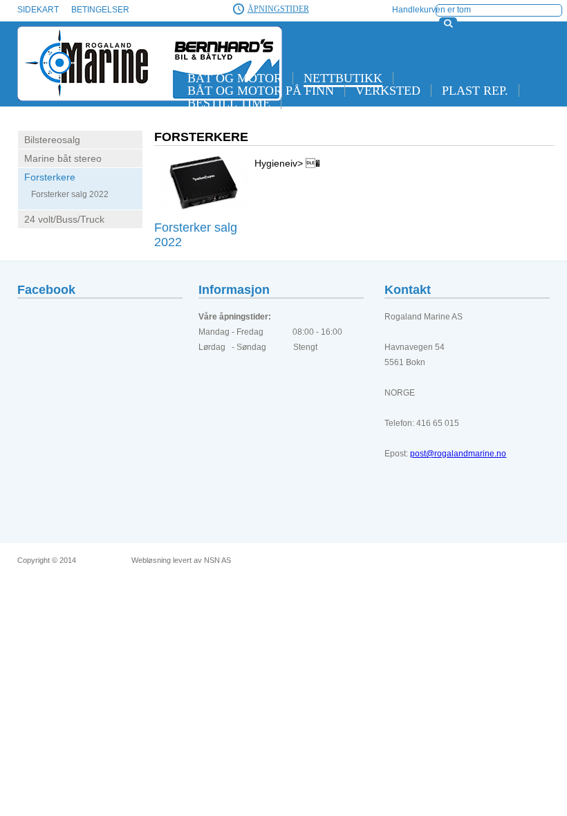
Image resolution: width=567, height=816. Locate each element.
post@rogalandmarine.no (458, 453)
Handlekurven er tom (431, 10)
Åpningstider (278, 9)
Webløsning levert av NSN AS (181, 560)
